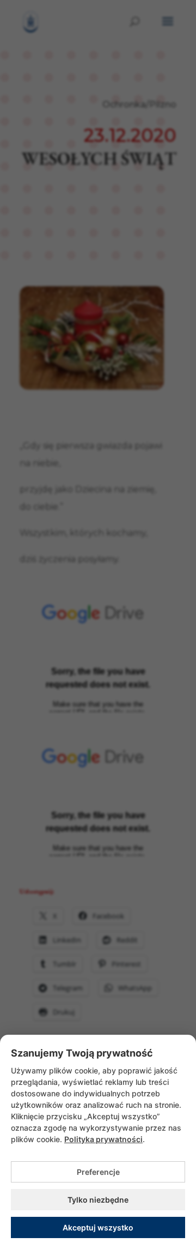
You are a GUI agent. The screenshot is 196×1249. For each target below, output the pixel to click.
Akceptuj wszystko (98, 1227)
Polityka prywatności (103, 1139)
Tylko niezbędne (98, 1199)
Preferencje (98, 1171)
